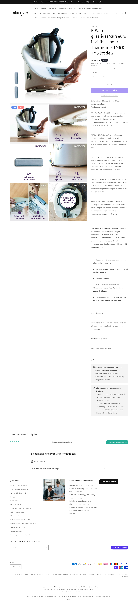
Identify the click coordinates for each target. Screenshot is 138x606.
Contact (12, 497)
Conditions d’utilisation (95, 574)
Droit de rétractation (17, 512)
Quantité (93, 72)
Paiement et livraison (17, 516)
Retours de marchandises (18, 485)
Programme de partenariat (19, 489)
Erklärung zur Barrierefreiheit (20, 535)
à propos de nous (16, 531)
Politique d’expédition (110, 574)
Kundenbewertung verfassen (117, 442)
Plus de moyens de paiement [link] (109, 96)
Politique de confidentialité (78, 574)
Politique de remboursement (60, 574)
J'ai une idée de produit (18, 493)
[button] (62, 8)
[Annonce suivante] (127, 2)
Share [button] (95, 360)
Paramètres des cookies (18, 527)
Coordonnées (124, 576)
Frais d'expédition (105, 63)
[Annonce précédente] (10, 2)
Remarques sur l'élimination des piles (23, 524)
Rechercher (14, 501)
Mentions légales (16, 504)
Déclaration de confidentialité (20, 520)
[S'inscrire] (46, 547)
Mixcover (21, 574)
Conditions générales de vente (20, 508)
